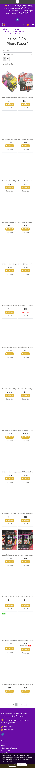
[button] (23, 25)
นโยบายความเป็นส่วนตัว (23, 759)
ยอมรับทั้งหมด (21, 765)
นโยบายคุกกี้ (9, 761)
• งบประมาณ (5, 750)
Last (25, 705)
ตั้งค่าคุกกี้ (12, 765)
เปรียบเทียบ (10, 108)
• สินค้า (3, 745)
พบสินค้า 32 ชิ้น (8, 64)
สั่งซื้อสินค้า (10, 104)
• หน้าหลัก (4, 743)
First (9, 705)
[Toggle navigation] (33, 25)
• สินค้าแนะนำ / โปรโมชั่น (9, 748)
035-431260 (8, 727)
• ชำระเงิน (4, 753)
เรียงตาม (6, 50)
